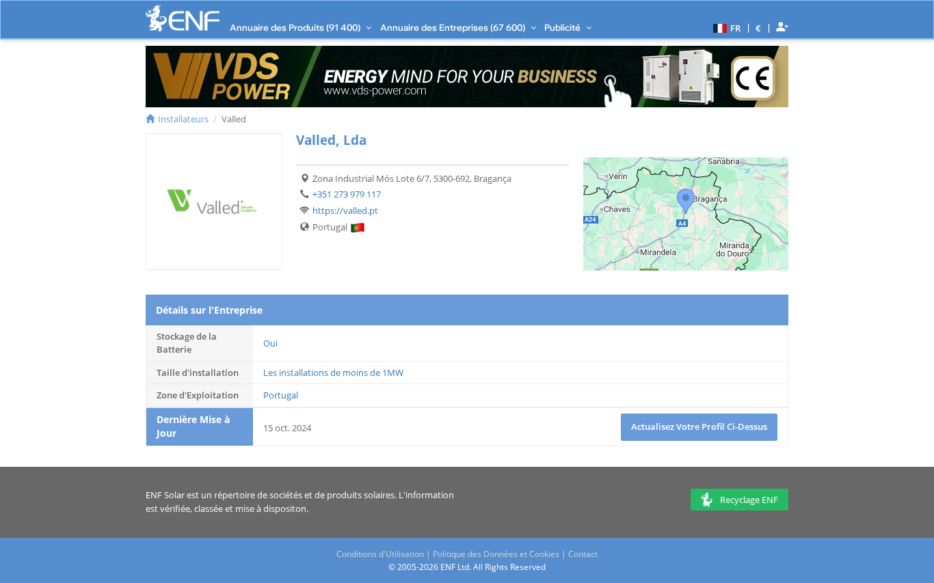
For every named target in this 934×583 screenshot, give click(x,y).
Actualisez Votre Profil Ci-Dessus (699, 426)
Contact (583, 554)
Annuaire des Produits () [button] (296, 27)
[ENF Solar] (182, 18)
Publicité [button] (563, 27)
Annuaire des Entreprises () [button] (453, 27)
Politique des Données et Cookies (496, 554)
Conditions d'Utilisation (380, 554)
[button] (725, 27)
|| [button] (758, 27)
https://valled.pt (345, 210)
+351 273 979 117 (346, 194)
